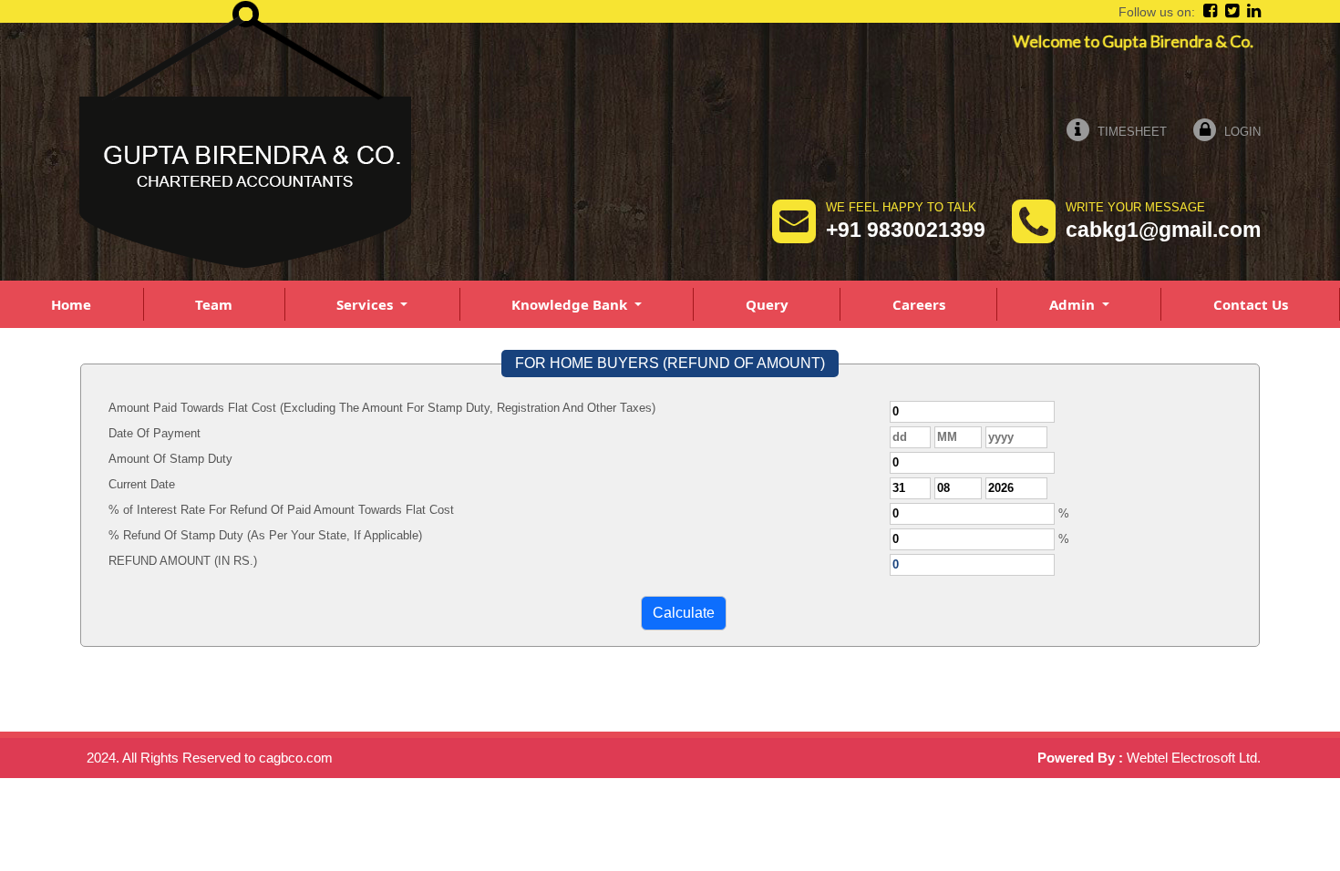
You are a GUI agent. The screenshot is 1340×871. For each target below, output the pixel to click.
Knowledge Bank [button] (571, 304)
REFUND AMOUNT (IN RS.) (182, 561)
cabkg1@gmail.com (1163, 229)
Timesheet (1130, 131)
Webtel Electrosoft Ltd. (1194, 757)
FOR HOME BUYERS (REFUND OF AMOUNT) (670, 363)
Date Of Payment (154, 433)
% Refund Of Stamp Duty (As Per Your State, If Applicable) (265, 535)
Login (1241, 131)
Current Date (141, 484)
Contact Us (1250, 304)
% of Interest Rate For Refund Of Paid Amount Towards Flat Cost (281, 510)
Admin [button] (1073, 304)
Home (71, 304)
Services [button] (366, 304)
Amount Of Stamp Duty (170, 459)
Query (767, 304)
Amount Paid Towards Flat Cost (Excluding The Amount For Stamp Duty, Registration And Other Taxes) (381, 408)
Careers (918, 304)
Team (213, 304)
